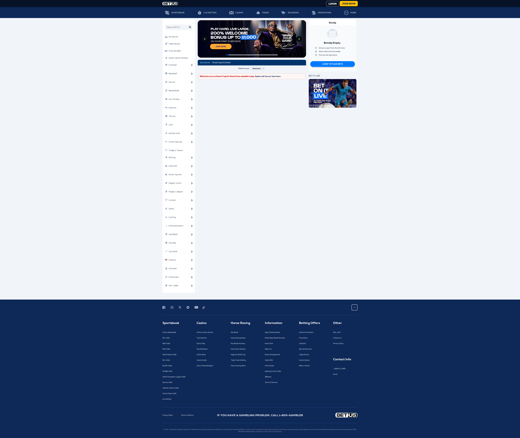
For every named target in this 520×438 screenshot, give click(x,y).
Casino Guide (202, 360)
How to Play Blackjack (205, 366)
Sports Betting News (272, 332)
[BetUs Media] (164, 307)
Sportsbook (178, 12)
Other (337, 323)
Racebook (293, 12)
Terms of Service (271, 382)
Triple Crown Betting (238, 360)
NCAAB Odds (167, 371)
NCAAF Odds (167, 366)
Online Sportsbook (169, 332)
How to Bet (269, 343)
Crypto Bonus (304, 355)
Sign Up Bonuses (305, 349)
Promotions (324, 12)
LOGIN (333, 3)
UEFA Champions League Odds (174, 377)
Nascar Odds (167, 382)
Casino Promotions (306, 332)
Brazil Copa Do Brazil (221, 62)
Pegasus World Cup (238, 355)
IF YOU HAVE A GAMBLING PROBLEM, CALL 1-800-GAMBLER (260, 415)
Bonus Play (201, 343)
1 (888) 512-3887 (339, 369)
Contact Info (342, 359)
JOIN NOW (349, 3)
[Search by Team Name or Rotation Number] (190, 27)
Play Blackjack (202, 349)
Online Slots (201, 355)
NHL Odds (166, 360)
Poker (265, 12)
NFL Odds (166, 338)
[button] (204, 39)
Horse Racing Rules (238, 338)
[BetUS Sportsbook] (170, 3)
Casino (239, 12)
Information (273, 323)
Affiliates (268, 377)
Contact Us (337, 338)
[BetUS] (334, 415)
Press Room (269, 366)
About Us (268, 349)
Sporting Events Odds (273, 371)
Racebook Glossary (238, 343)
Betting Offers (309, 323)
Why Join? (337, 332)
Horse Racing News (238, 366)
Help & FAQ (269, 360)
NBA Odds (166, 343)
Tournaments (202, 338)
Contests (302, 343)
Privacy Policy (338, 343)
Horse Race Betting (238, 349)
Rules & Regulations (272, 355)
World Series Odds (169, 355)
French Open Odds (169, 393)
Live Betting (210, 12)
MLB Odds (166, 349)
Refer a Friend (304, 366)
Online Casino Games (205, 332)
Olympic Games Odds (170, 388)
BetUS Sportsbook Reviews (275, 338)
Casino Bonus (304, 360)
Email (335, 374)
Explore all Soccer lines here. (268, 76)
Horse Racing (240, 323)
